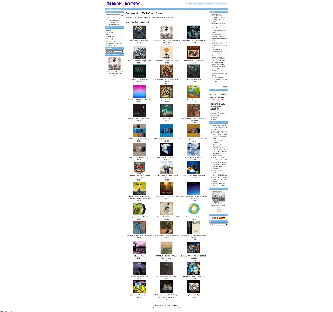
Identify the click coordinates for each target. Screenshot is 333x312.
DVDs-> (108, 39)
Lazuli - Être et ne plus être (193, 157)
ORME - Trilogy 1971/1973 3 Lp (139, 139)
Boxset (107, 30)
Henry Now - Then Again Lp (194, 295)
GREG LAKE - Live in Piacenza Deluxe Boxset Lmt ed (219, 153)
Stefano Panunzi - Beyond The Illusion (166, 196)
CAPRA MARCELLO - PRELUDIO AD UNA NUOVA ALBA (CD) (219, 60)
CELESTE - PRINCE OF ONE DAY (139, 100)
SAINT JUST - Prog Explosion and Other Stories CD (218, 67)
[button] (195, 3)
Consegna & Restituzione (218, 113)
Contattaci (213, 119)
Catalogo (118, 9)
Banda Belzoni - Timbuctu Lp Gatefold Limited (218, 30)
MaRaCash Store (172, 306)
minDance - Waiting (139, 256)
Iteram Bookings (180, 308)
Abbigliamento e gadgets (113, 43)
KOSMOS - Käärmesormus (139, 79)
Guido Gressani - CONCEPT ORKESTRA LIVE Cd (219, 79)
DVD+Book (109, 45)
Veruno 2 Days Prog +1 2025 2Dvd (194, 175)
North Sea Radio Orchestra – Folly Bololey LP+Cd (218, 143)
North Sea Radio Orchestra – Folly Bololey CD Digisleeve (220, 173)
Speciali (211, 189)
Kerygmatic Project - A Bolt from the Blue (139, 235)
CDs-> (107, 32)
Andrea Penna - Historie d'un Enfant (166, 61)
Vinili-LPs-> (109, 41)
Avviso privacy (214, 115)
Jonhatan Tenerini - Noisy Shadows (139, 118)
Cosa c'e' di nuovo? (112, 54)
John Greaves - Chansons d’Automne (166, 235)
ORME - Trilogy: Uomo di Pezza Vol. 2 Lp (194, 139)
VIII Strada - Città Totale (193, 79)
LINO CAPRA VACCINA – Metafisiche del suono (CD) (219, 45)
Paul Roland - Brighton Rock (139, 40)
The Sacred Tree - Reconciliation (193, 61)
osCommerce (160, 308)
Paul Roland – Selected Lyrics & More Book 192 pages (219, 73)
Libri (106, 34)
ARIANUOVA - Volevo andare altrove (193, 276)
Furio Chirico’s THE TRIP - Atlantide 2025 (166, 217)
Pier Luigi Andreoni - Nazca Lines (166, 276)
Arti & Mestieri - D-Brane (193, 217)
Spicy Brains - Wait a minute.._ (139, 295)
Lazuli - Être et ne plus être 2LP (166, 157)
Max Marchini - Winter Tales (139, 276)
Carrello (211, 12)
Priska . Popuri (166, 118)
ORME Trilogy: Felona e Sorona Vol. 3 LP (166, 139)
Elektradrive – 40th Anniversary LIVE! (194, 40)
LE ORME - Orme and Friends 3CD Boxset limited (220, 179)
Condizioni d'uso (215, 117)
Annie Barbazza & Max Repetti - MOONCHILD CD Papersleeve (220, 128)
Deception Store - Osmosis (166, 100)
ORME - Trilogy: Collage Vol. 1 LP (139, 157)
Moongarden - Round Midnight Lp (139, 217)
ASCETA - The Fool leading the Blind (139, 61)
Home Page (110, 9)
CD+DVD (108, 37)
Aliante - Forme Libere (194, 100)
